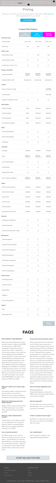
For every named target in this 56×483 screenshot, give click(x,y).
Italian (30, 475)
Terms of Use (8, 475)
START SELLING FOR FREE (28, 458)
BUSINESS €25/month (49, 34)
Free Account (49, 14)
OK (28, 4)
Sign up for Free (49, 323)
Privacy (6, 472)
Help (29, 470)
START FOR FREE (28, 20)
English (30, 472)
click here (20, 3)
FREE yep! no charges (25, 34)
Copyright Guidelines (10, 470)
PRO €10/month (37, 34)
